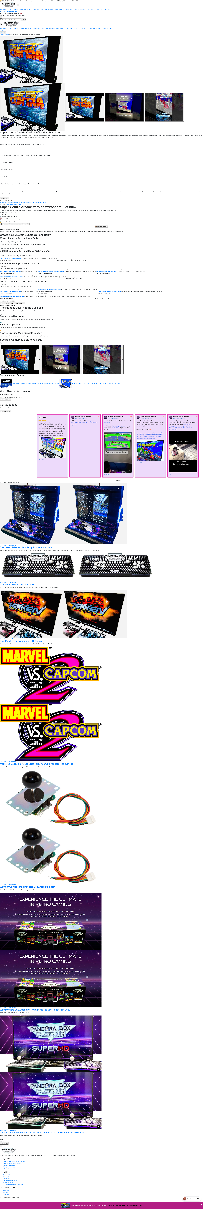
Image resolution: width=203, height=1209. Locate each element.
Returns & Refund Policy (10, 1180)
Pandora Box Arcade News (11, 1166)
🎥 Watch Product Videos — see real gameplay (15, 224)
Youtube (5, 1191)
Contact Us (6, 1178)
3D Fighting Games (37, 9)
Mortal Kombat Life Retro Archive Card (12, 296)
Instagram (6, 1193)
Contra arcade (41, 202)
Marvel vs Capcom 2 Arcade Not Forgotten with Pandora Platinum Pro (36, 763)
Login (1, 30)
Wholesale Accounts (9, 1168)
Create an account (11, 11)
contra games (32, 202)
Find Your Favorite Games (12, 9)
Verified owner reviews (14, 204)
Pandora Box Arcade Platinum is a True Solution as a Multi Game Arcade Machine (42, 1132)
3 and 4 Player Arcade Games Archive (12, 277)
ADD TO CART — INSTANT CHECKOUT (12, 303)
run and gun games (22, 202)
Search (24, 19)
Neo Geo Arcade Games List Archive (49, 289)
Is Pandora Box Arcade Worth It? (17, 583)
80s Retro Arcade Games (51, 9)
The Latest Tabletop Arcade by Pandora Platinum (26, 546)
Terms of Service (8, 1174)
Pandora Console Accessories (68, 9)
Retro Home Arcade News (8, 544)
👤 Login (2, 11)
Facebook (6, 1190)
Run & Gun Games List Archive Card (11, 258)
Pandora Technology (9, 1164)
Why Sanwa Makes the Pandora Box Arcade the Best (27, 886)
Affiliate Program (8, 1182)
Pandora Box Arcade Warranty (12, 1162)
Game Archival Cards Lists (85, 9)
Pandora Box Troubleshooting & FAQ (14, 1160)
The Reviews (106, 9)
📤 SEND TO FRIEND (101, 226)
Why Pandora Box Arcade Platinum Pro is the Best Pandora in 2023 (35, 1009)
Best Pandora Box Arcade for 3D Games (21, 640)
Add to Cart (4, 1142)
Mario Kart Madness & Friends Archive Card (51, 271)
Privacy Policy (7, 1176)
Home (2, 9)
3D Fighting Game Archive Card (106, 271)
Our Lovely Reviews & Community (13, 1183)
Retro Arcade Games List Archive (10, 271)
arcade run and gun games (8, 202)
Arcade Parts (98, 9)
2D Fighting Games (25, 9)
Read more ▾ (4, 198)
